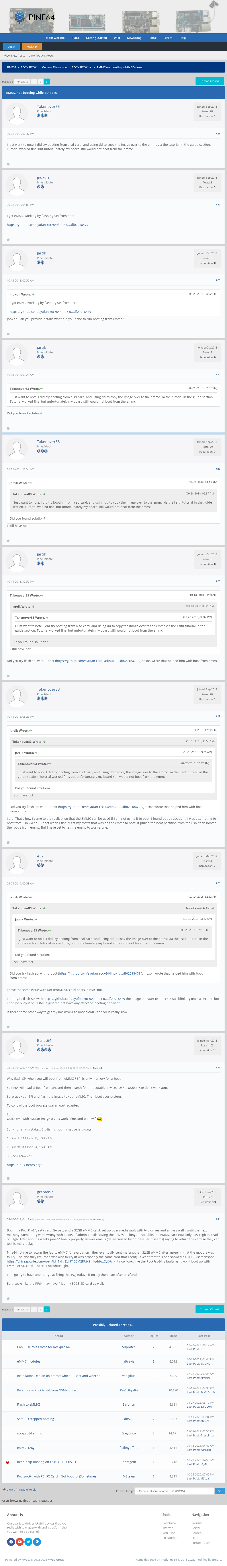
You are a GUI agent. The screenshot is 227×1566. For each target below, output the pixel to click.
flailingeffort (129, 1448)
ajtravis (128, 1361)
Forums (197, 1523)
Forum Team (201, 1542)
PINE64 (11, 67)
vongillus (128, 1376)
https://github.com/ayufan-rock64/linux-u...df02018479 (47, 225)
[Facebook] (11, 1542)
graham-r (45, 1191)
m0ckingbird (169, 1560)
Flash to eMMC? (28, 1404)
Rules (75, 38)
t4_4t (203, 1464)
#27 (218, 716)
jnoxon (43, 177)
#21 (218, 133)
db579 (128, 1419)
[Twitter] (28, 1542)
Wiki (117, 38)
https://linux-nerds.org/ (24, 1165)
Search (168, 38)
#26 (218, 581)
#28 (218, 883)
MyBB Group (56, 1560)
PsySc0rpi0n (129, 1390)
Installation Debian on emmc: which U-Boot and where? (58, 1376)
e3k (40, 856)
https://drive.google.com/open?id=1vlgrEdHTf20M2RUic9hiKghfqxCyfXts (60, 1261)
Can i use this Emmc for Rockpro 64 (43, 1347)
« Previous (22, 81)
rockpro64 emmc (29, 1433)
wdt (202, 1349)
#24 (218, 374)
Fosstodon (170, 1538)
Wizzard (205, 1450)
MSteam (129, 1476)
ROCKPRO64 (29, 67)
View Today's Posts (41, 55)
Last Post (193, 1349)
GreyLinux (128, 1433)
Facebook (169, 1523)
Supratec (128, 1347)
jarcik (41, 253)
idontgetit (129, 1462)
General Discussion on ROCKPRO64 (65, 67)
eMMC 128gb (27, 1448)
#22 (218, 204)
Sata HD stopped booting (35, 1419)
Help (183, 38)
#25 (218, 468)
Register (31, 47)
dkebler (205, 1378)
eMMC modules (28, 1361)
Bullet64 (44, 1040)
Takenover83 (48, 106)
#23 (218, 280)
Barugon (129, 1404)
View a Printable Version (22, 1489)
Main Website (55, 38)
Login (11, 47)
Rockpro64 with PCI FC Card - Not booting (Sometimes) (57, 1476)
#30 (218, 1219)
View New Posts (14, 55)
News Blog (134, 38)
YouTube (169, 1533)
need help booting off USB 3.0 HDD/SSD (46, 1462)
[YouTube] (20, 1542)
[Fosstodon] (37, 1542)
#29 (218, 1067)
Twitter (167, 1528)
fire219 (216, 1560)
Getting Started (96, 38)
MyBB (25, 1560)
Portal (153, 38)
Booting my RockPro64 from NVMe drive (46, 1390)
